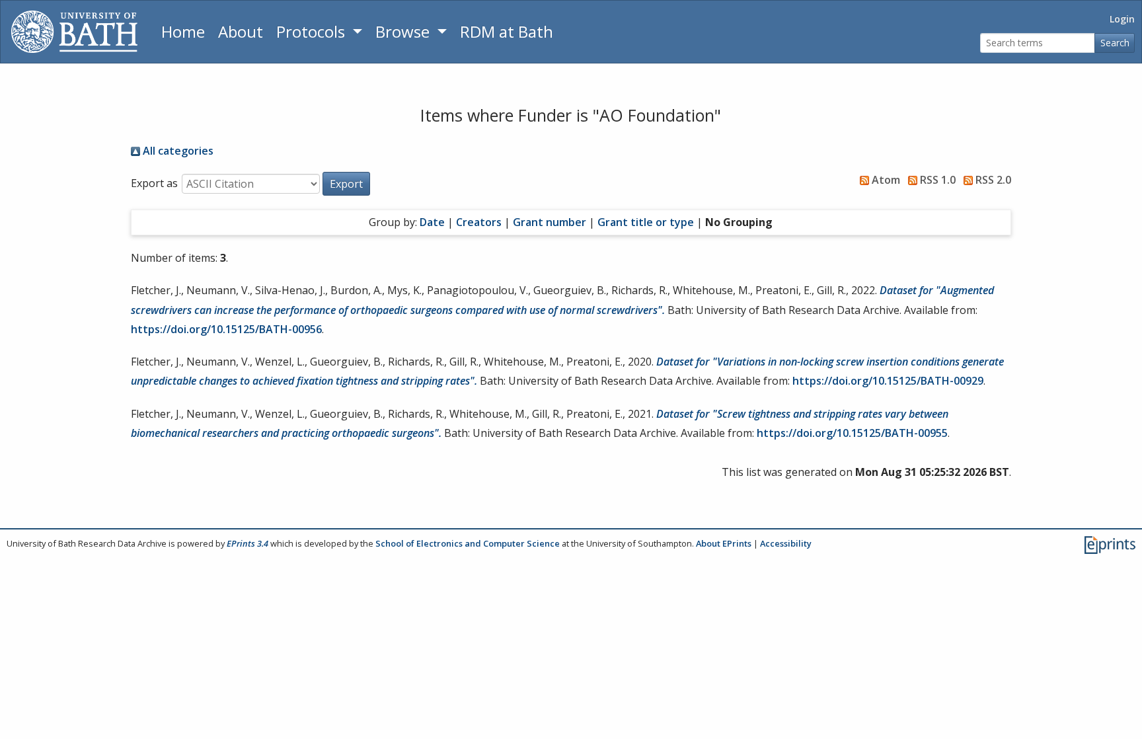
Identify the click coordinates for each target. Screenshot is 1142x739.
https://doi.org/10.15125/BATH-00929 (887, 380)
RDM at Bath (506, 31)
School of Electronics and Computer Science (467, 543)
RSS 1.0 (936, 180)
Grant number (549, 222)
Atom (884, 180)
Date (432, 222)
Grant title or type (645, 222)
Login (1122, 19)
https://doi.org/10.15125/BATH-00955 (852, 433)
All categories (176, 150)
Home (183, 31)
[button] (346, 184)
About (240, 31)
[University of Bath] (74, 31)
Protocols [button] (312, 31)
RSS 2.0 (992, 180)
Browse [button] (404, 31)
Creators (479, 222)
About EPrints (723, 543)
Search (1114, 42)
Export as (154, 183)
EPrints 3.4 (247, 543)
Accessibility (786, 543)
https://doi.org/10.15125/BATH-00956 (226, 329)
